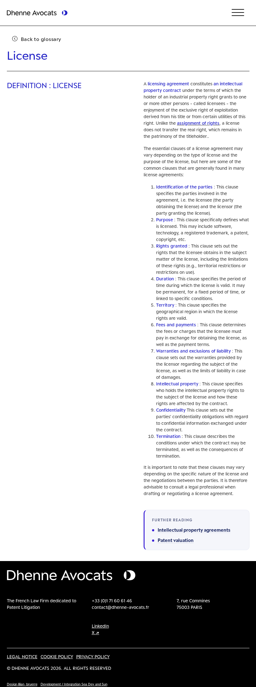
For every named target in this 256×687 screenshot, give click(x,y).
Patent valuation (176, 540)
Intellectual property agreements (194, 530)
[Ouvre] (238, 13)
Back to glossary (41, 39)
